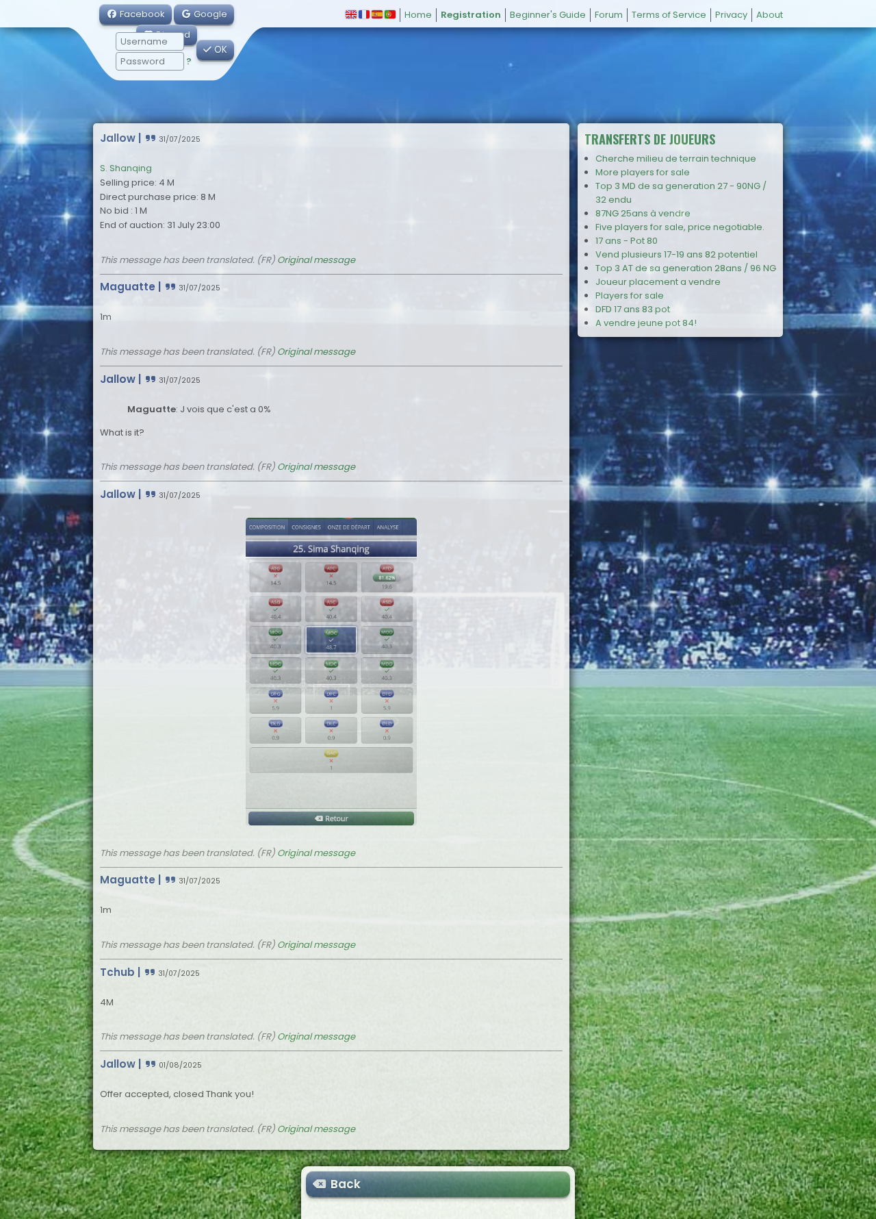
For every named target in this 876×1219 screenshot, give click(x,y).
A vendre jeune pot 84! (646, 322)
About (769, 14)
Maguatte (127, 286)
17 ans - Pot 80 (626, 240)
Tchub (117, 972)
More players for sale (642, 172)
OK (219, 49)
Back (344, 1184)
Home (418, 14)
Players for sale (629, 295)
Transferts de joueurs (649, 139)
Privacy (731, 14)
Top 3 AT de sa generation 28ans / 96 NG (685, 268)
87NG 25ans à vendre (643, 213)
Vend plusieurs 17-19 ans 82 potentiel (676, 254)
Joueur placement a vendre (658, 281)
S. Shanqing (126, 168)
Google (209, 14)
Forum (609, 14)
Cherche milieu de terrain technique (675, 158)
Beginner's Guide (548, 14)
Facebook (141, 14)
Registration (471, 14)
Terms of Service (669, 14)
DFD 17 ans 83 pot (632, 309)
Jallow (118, 138)
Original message (316, 259)
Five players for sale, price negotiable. (679, 227)
